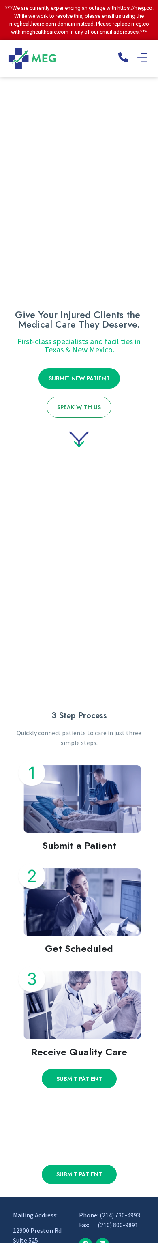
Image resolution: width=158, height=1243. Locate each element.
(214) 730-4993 (120, 1215)
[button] (142, 58)
